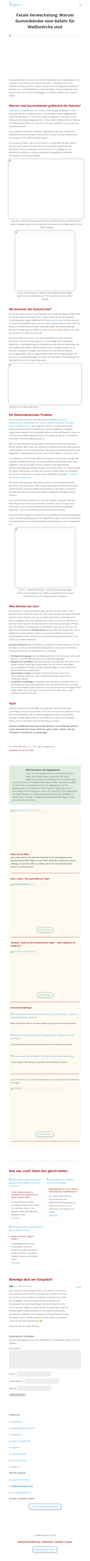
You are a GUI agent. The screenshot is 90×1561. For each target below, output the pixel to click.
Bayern (12, 426)
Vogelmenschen (18, 1454)
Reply (78, 1287)
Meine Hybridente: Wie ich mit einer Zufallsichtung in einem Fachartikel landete (43, 1023)
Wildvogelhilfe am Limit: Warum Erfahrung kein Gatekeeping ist (64, 1190)
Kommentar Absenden (17, 1395)
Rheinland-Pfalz (31, 422)
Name (12, 1374)
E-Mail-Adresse (16, 1381)
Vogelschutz (49, 746)
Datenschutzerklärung (28, 1541)
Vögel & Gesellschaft (20, 1441)
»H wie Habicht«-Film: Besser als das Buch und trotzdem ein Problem (39, 1062)
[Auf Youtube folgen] (21, 1514)
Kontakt (59, 1541)
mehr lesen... (16, 1217)
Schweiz (26, 426)
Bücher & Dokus (18, 1460)
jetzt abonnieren (45, 1134)
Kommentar (15, 1348)
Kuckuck (60, 320)
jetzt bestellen (45, 930)
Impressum (47, 1541)
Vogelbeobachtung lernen (23, 1428)
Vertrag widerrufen (45, 1549)
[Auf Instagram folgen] (11, 1514)
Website (12, 1388)
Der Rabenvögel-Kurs (21, 1492)
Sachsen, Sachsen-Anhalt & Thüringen (56, 422)
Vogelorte (15, 1447)
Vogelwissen (17, 1421)
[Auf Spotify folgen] (16, 1514)
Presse (69, 1541)
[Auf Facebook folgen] (31, 1514)
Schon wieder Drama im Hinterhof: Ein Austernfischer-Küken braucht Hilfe (41, 1044)
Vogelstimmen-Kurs (20, 1479)
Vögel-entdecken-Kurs (22, 1486)
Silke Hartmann (20, 746)
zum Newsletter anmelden (45, 1506)
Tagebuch (15, 1467)
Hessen (63, 419)
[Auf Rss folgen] (26, 1514)
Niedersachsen (16, 422)
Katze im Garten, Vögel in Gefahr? (22, 1237)
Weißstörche (15, 110)
